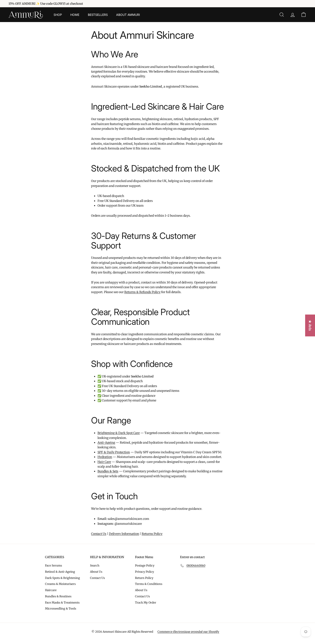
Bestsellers (98, 14)
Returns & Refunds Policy (142, 292)
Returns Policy (152, 534)
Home (74, 14)
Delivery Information (124, 534)
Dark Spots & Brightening (62, 578)
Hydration (105, 457)
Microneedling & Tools (60, 608)
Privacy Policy (144, 572)
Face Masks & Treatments (62, 602)
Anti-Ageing (106, 442)
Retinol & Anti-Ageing (60, 572)
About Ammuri (128, 14)
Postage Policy (144, 565)
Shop (58, 14)
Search (94, 565)
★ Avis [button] (310, 325)
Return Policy (144, 578)
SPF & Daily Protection (114, 452)
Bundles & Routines (58, 596)
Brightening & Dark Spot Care (119, 433)
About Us (96, 572)
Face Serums (53, 565)
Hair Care (104, 462)
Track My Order (145, 602)
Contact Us (98, 534)
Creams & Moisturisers (60, 584)
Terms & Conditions (148, 584)
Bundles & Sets (108, 471)
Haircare (51, 590)
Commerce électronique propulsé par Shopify (188, 632)
